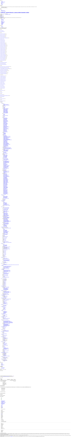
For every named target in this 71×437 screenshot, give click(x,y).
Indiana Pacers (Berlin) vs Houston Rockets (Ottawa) (3, 67)
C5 (5, 376)
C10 (8, 376)
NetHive (2, 407)
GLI (1, 405)
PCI (1, 406)
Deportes (2, 1)
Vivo (2, 26)
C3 (4, 376)
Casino (2, 2)
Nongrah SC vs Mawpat (1, 30)
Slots (1, 3)
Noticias (2, 24)
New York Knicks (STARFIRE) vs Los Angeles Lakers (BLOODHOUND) (5, 68)
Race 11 (2, 365)
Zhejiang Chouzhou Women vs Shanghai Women (3, 62)
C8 (7, 376)
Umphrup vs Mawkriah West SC (2, 31)
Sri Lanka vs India (1, 94)
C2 (3, 376)
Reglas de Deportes (3, 10)
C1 (2, 376)
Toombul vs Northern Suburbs (2, 96)
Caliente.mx (11, 436)
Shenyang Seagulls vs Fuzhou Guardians (3, 63)
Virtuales (2, 4)
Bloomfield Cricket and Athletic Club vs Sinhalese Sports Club (4, 95)
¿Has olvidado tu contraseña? (7, 14)
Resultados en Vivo (3, 21)
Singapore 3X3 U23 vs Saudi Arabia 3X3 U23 (3, 64)
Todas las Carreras (3, 367)
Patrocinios (2, 23)
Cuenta (1, 17)
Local (1, 363)
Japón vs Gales (1, 92)
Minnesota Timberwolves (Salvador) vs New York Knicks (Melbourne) (5, 66)
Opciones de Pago (3, 22)
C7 (6, 376)
